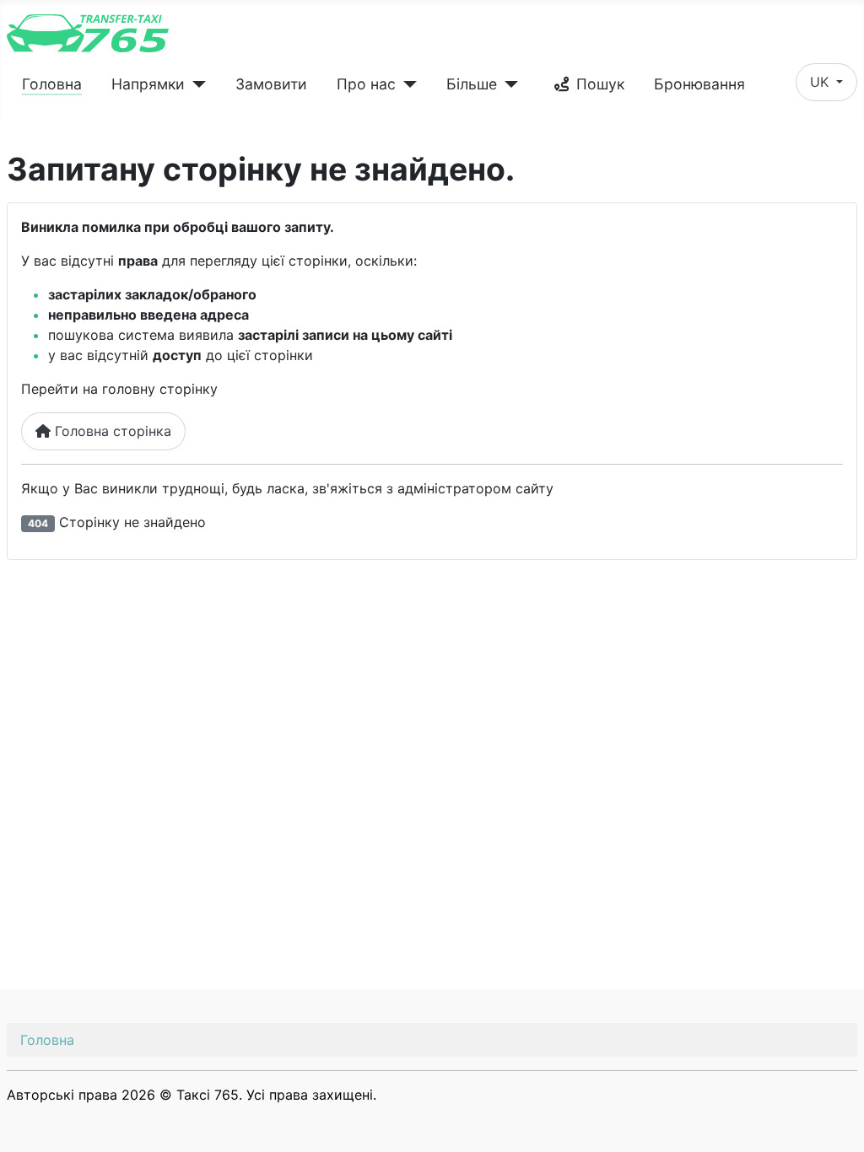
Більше (471, 84)
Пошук (600, 84)
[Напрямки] (195, 84)
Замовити (271, 84)
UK (821, 81)
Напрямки (148, 84)
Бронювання (699, 84)
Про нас (366, 84)
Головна (52, 84)
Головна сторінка (111, 431)
